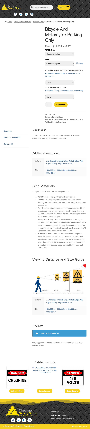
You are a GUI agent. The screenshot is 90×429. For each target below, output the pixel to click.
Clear (80, 63)
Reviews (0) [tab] (8, 144)
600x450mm (51, 173)
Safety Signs (61, 122)
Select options (16, 391)
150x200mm (51, 170)
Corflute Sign (73, 161)
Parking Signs (38, 22)
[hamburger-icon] (86, 16)
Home (10, 22)
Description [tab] (8, 131)
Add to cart (60, 104)
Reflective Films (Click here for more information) (64, 90)
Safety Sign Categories (22, 22)
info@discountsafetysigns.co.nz (65, 418)
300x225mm (62, 170)
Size (47, 59)
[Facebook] (15, 14)
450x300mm (72, 170)
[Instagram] (31, 14)
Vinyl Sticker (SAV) (65, 163)
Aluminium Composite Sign (57, 161)
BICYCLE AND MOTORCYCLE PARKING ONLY (66, 119)
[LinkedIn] (26, 14)
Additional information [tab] (12, 137)
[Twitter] (20, 14)
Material (50, 50)
